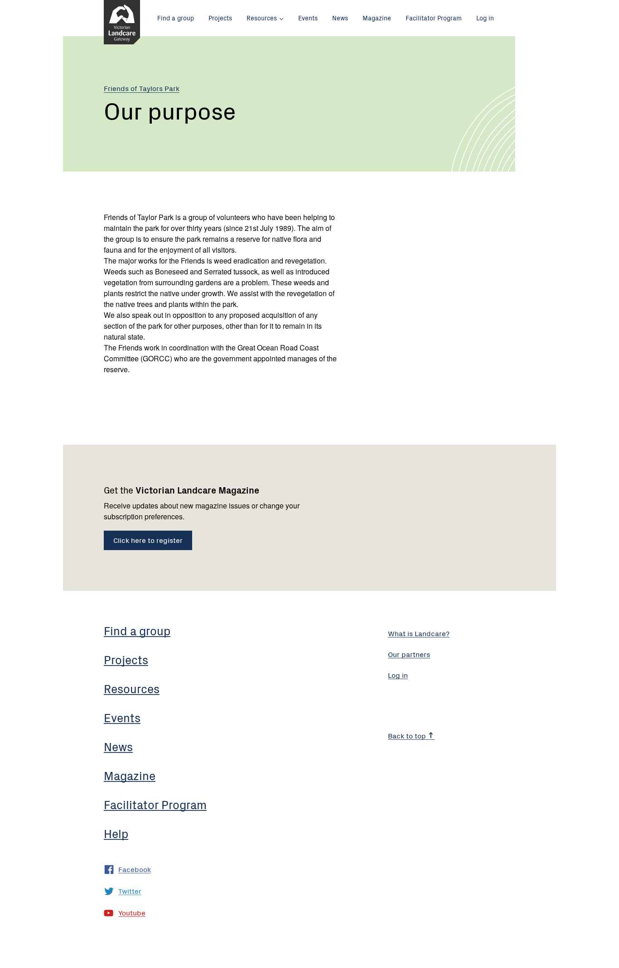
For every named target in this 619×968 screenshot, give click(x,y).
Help (116, 833)
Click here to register (148, 540)
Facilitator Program (434, 17)
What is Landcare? (419, 633)
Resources (262, 17)
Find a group (175, 17)
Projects (220, 17)
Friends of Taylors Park (141, 88)
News (340, 17)
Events (308, 17)
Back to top (408, 735)
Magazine (377, 17)
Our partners (409, 654)
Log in (485, 17)
